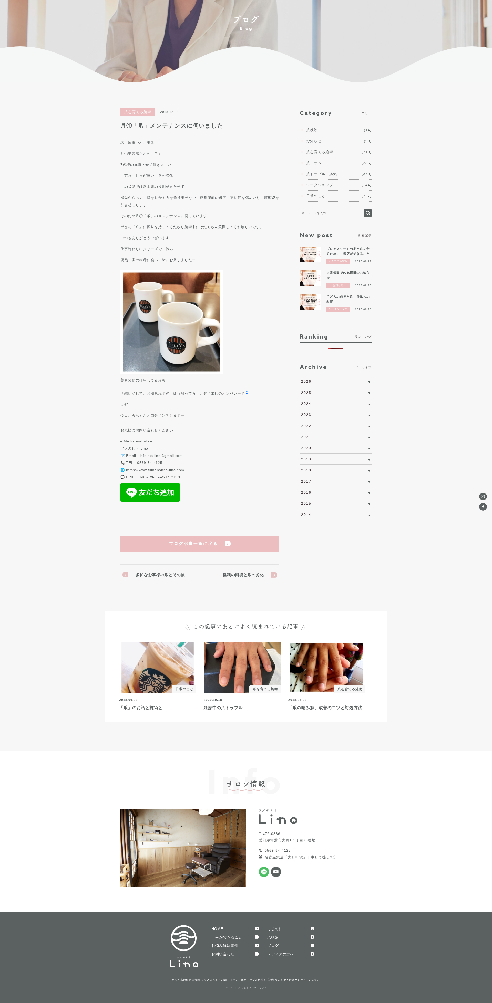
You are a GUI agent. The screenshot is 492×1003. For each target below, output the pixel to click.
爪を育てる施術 (137, 112)
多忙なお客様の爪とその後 (160, 575)
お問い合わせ (222, 954)
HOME (217, 929)
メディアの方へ (280, 954)
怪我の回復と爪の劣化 (243, 575)
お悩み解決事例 (224, 946)
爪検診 (273, 937)
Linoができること (226, 937)
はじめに (275, 929)
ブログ (273, 946)
